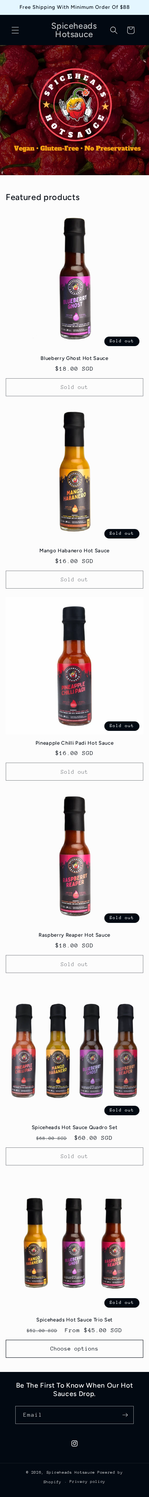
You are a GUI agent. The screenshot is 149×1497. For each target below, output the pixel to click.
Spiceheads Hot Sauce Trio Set (74, 1319)
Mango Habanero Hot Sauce (74, 550)
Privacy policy (87, 1481)
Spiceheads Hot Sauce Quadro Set (74, 1127)
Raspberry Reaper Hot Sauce (74, 935)
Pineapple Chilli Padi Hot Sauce (74, 743)
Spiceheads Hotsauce (71, 1472)
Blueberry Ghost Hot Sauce (74, 358)
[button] (15, 30)
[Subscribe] (125, 1415)
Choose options (74, 1349)
